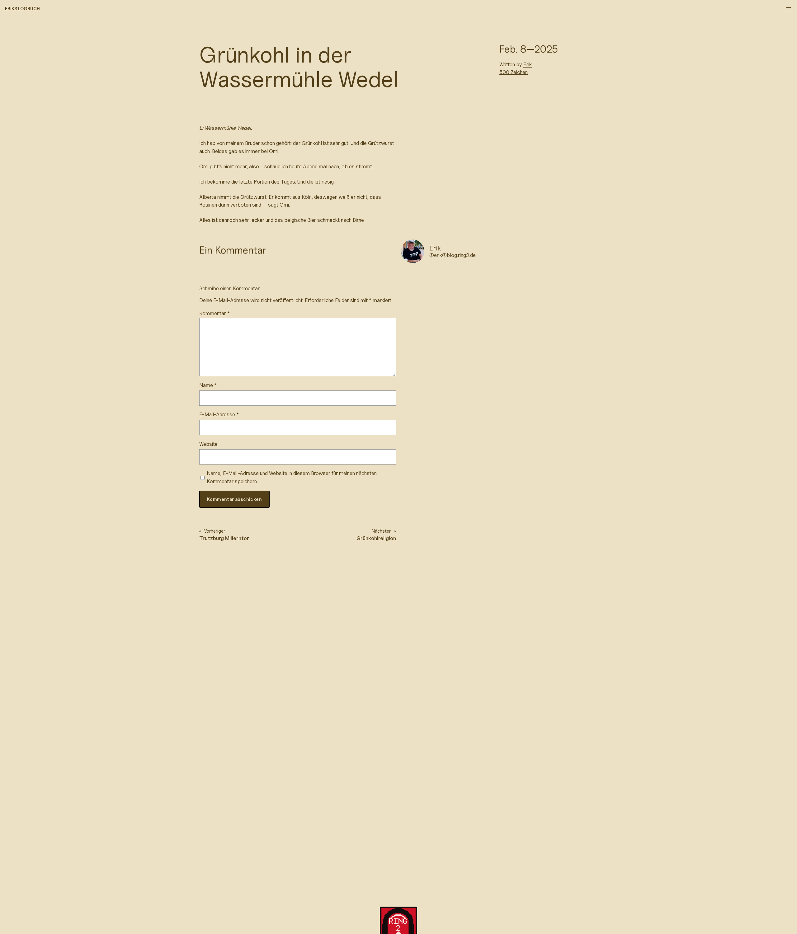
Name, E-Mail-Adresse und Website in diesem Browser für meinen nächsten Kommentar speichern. (292, 477)
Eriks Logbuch (22, 8)
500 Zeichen (513, 72)
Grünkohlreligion (376, 538)
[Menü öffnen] (788, 8)
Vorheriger (214, 531)
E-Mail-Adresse (219, 414)
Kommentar (214, 313)
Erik (527, 64)
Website (208, 444)
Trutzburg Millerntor (224, 538)
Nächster (381, 531)
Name (208, 385)
